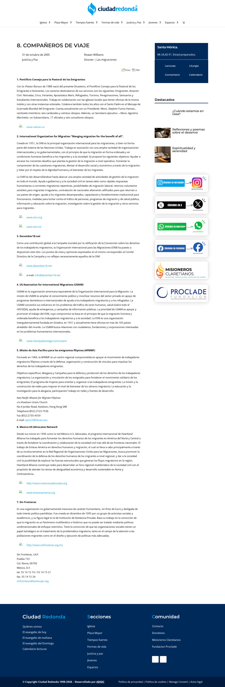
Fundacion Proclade (164, 646)
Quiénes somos (32, 626)
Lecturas (170, 65)
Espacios (170, 22)
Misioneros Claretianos (166, 640)
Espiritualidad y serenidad (183, 149)
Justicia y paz (95, 653)
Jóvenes (153, 22)
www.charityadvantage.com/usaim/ (47, 341)
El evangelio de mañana (37, 638)
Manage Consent (178, 681)
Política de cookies (155, 681)
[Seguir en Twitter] (163, 659)
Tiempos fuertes (85, 22)
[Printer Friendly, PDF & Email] (130, 70)
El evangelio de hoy (34, 632)
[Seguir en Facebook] (155, 659)
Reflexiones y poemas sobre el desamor (188, 131)
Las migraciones (107, 59)
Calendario (196, 74)
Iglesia (43, 22)
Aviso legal (196, 681)
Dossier (89, 59)
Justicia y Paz (134, 22)
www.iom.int (34, 226)
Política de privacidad (131, 681)
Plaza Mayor (61, 22)
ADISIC (100, 681)
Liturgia (194, 65)
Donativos (158, 633)
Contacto (157, 626)
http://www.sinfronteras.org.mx (45, 545)
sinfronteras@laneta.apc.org (33, 581)
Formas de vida (110, 22)
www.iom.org (34, 217)
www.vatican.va (35, 127)
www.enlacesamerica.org (41, 492)
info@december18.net (47, 275)
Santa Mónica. (167, 47)
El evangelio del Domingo (38, 643)
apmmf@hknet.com (36, 420)
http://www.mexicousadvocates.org (47, 483)
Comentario (172, 74)
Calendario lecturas (35, 649)
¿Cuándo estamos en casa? (188, 112)
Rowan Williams (94, 55)
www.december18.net (39, 265)
